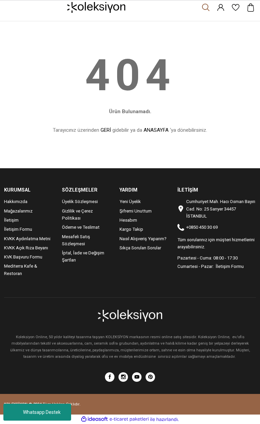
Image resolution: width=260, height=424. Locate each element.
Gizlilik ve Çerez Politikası (77, 214)
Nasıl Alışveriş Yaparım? (143, 238)
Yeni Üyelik (130, 201)
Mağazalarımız (18, 211)
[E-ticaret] (129, 419)
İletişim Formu (18, 229)
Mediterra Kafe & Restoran (20, 270)
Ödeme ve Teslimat (81, 227)
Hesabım (128, 220)
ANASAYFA (156, 130)
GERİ (106, 130)
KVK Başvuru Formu (23, 256)
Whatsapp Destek (42, 412)
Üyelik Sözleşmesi (80, 201)
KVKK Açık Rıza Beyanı (26, 247)
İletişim (11, 220)
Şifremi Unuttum (136, 211)
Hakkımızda (15, 201)
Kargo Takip (131, 229)
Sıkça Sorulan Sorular (140, 247)
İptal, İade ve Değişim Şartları (83, 256)
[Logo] (96, 7)
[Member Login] (220, 7)
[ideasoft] (94, 419)
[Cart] (250, 7)
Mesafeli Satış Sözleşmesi (76, 240)
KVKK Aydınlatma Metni (27, 238)
